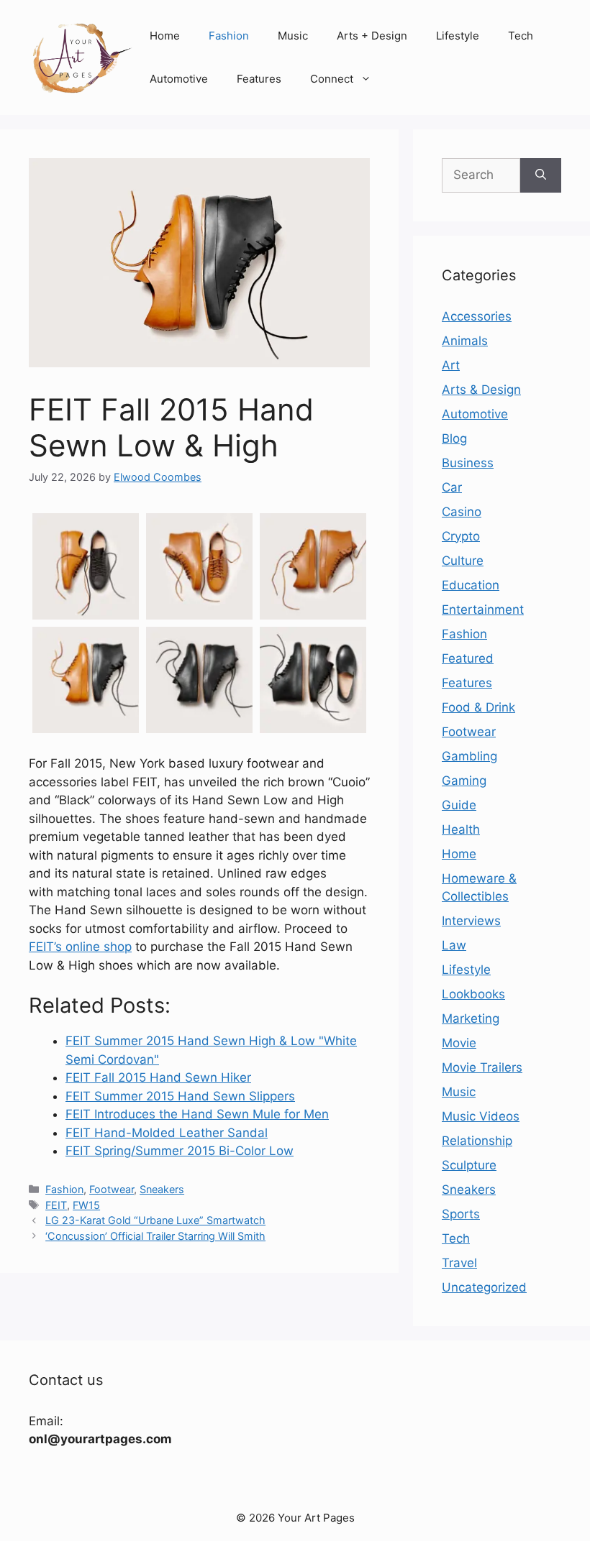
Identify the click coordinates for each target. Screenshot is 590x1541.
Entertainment (483, 609)
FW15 (86, 1205)
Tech (520, 35)
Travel (459, 1263)
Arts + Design (372, 35)
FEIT (56, 1205)
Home (165, 35)
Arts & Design (481, 389)
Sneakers (162, 1189)
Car (452, 487)
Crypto (461, 536)
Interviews (471, 921)
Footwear (111, 1189)
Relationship (477, 1140)
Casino (461, 512)
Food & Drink (478, 707)
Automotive (179, 79)
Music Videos (480, 1116)
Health (461, 829)
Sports (461, 1214)
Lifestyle (457, 35)
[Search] (540, 175)
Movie (459, 1043)
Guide (459, 805)
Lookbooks (473, 994)
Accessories (477, 316)
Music (293, 35)
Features (259, 79)
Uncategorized (484, 1287)
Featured (468, 658)
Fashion (229, 35)
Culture (463, 560)
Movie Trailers (482, 1067)
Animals (465, 341)
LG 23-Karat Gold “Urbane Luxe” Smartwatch (155, 1220)
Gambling (469, 756)
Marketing (470, 1018)
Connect (331, 79)
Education (470, 585)
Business (468, 463)
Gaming (464, 780)
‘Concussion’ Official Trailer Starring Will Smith (155, 1236)
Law (454, 945)
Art (451, 365)
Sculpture (469, 1165)
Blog (454, 438)
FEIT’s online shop (80, 946)
